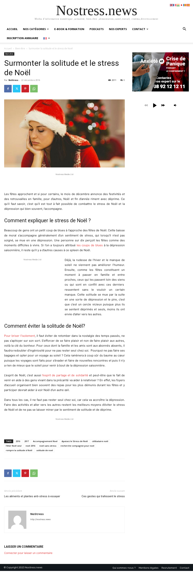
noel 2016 (30, 445)
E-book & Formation (69, 29)
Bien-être (20, 48)
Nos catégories (34, 29)
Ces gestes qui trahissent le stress (103, 496)
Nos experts (118, 29)
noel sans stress (47, 445)
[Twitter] (16, 88)
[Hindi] (178, 4)
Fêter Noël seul (13, 445)
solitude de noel (44, 450)
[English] (171, 4)
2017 (26, 441)
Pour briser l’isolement (19, 336)
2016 (18, 441)
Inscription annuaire (22, 38)
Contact (138, 29)
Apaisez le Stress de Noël (75, 441)
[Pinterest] (25, 88)
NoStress (13, 80)
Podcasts (97, 29)
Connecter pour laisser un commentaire (28, 552)
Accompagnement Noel (45, 441)
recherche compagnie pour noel (77, 445)
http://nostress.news (40, 519)
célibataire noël (100, 441)
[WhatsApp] (34, 88)
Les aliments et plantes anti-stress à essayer (32, 496)
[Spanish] (188, 4)
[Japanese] (181, 4)
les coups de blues (90, 245)
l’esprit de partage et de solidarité (65, 375)
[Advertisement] (64, 182)
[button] (184, 29)
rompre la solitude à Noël (19, 450)
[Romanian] (185, 4)
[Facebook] (8, 88)
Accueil (12, 29)
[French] (47, 38)
